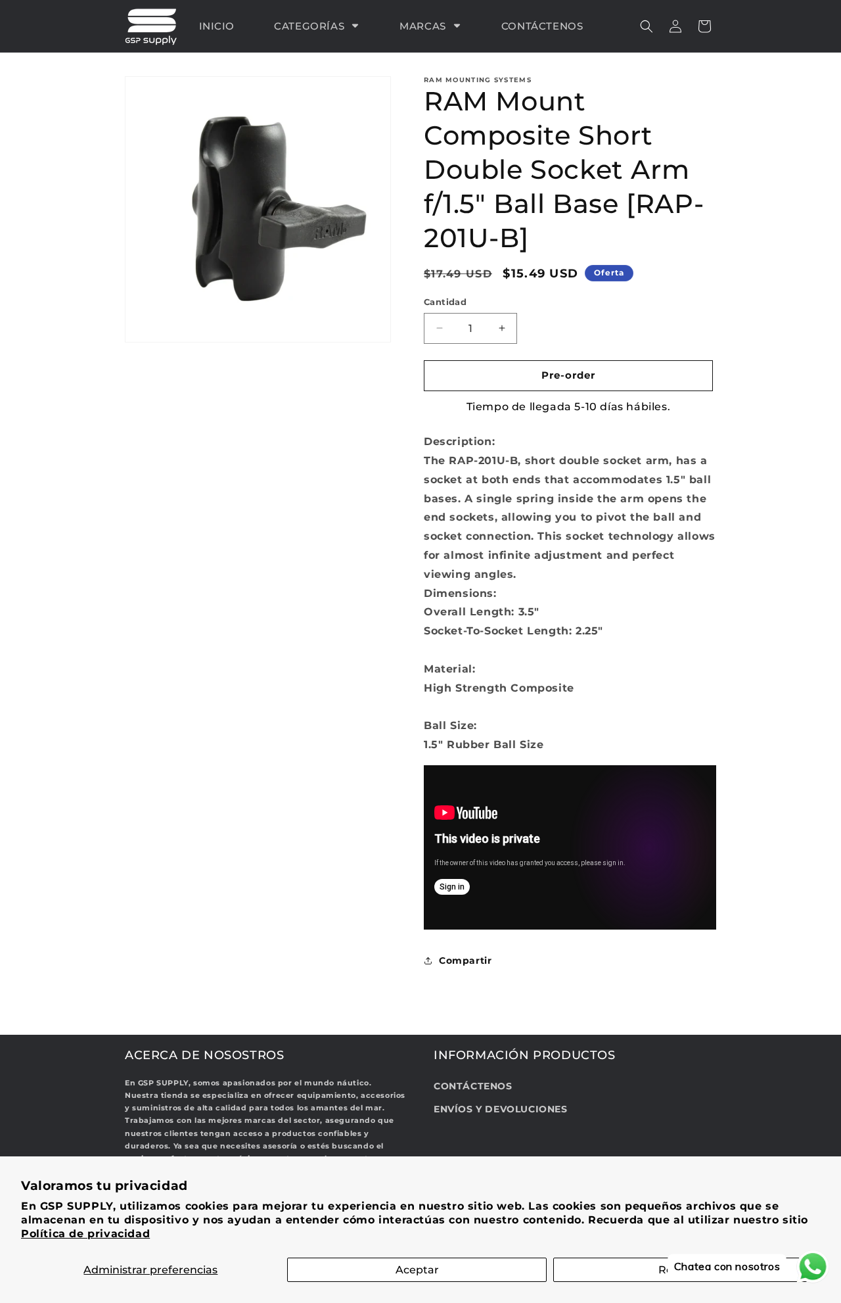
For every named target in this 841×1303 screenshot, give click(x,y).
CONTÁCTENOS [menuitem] (542, 26)
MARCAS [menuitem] (422, 26)
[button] (646, 26)
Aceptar (417, 1270)
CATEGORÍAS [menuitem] (309, 26)
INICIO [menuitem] (217, 26)
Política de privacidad (85, 1233)
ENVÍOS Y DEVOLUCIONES (501, 1109)
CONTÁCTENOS (473, 1086)
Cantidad (445, 301)
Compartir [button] (465, 960)
